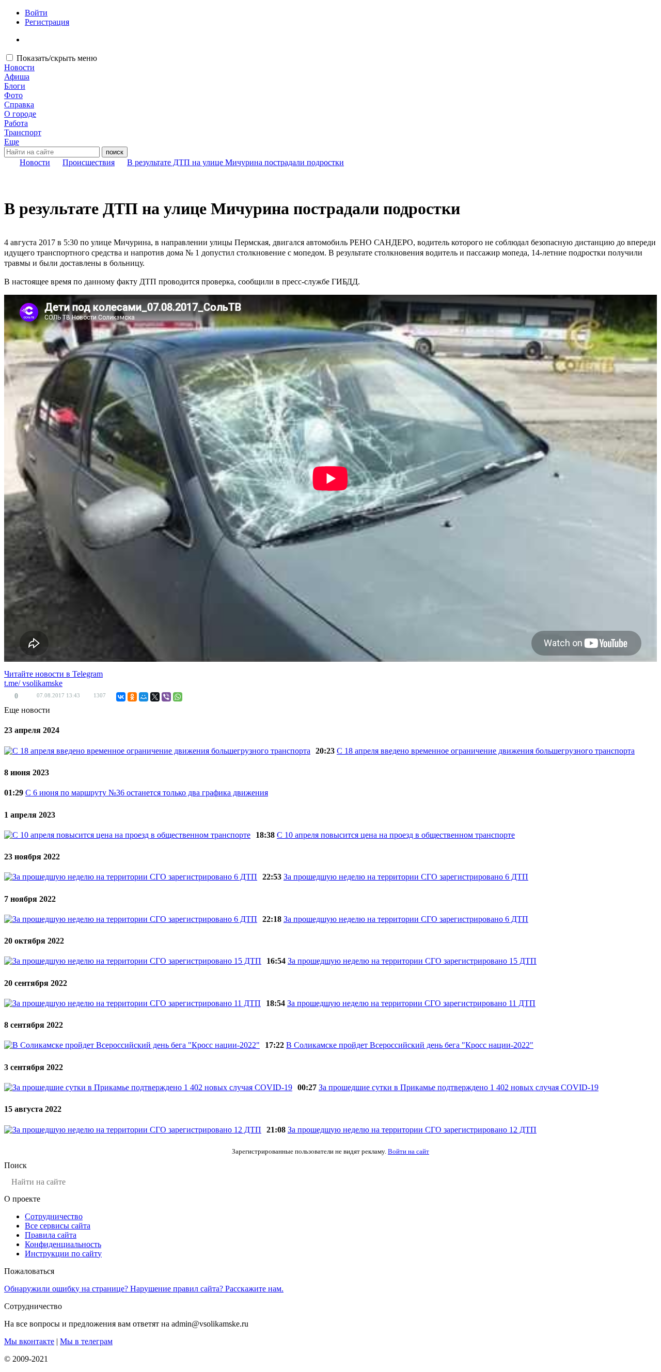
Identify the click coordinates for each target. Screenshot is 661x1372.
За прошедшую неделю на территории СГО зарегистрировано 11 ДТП (411, 1003)
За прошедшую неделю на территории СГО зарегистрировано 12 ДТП (412, 1129)
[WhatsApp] (177, 696)
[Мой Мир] (143, 696)
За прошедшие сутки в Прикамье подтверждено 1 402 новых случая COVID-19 (459, 1087)
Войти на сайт (408, 1151)
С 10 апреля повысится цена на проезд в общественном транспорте (396, 835)
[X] (155, 696)
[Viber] (166, 696)
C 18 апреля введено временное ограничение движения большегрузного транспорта (486, 750)
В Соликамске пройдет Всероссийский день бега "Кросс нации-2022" (409, 1045)
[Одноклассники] (132, 696)
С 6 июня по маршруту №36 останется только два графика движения (146, 792)
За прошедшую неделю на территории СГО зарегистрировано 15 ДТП (412, 960)
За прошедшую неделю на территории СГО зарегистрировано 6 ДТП (406, 876)
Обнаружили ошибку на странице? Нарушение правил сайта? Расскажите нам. (144, 1288)
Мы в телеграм (86, 1341)
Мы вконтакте (29, 1341)
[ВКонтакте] (120, 696)
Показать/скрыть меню (57, 58)
